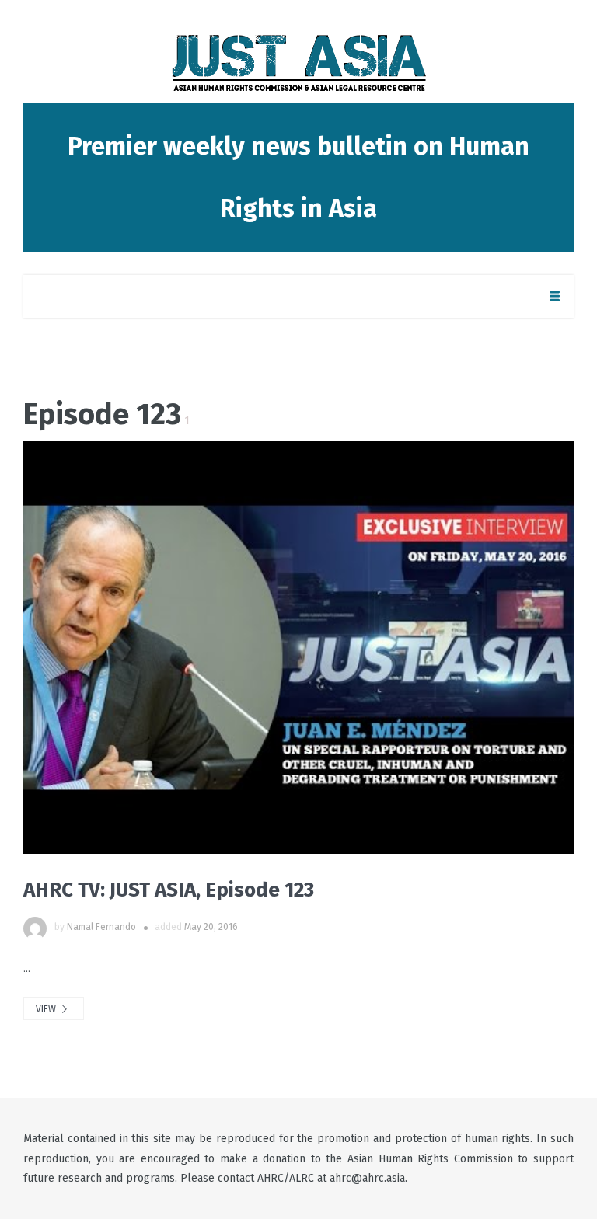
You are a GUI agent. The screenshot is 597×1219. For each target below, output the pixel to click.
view (47, 1009)
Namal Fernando (101, 926)
